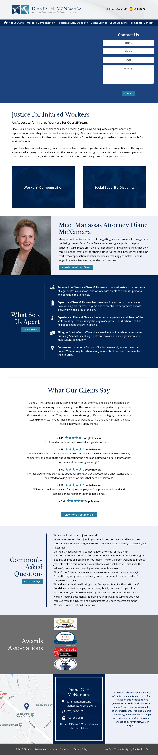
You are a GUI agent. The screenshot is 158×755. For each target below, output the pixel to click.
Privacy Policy (80, 749)
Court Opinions (118, 22)
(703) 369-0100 (118, 9)
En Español (140, 9)
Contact (149, 22)
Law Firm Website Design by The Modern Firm (127, 749)
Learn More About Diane (75, 267)
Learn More (30, 329)
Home (6, 23)
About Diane (16, 22)
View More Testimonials (79, 514)
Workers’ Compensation (41, 22)
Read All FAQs (32, 581)
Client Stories (99, 22)
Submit (128, 93)
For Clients (136, 22)
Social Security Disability (73, 22)
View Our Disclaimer (60, 749)
